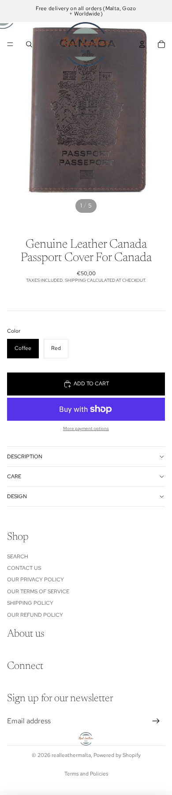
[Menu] (10, 44)
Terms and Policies (86, 773)
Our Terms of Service (38, 591)
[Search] (29, 44)
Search (17, 556)
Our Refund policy (35, 614)
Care (14, 476)
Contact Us (24, 568)
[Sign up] (156, 721)
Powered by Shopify (117, 755)
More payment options (86, 428)
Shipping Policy (30, 603)
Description (24, 456)
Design (17, 496)
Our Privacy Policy (35, 580)
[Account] (142, 44)
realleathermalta (71, 755)
